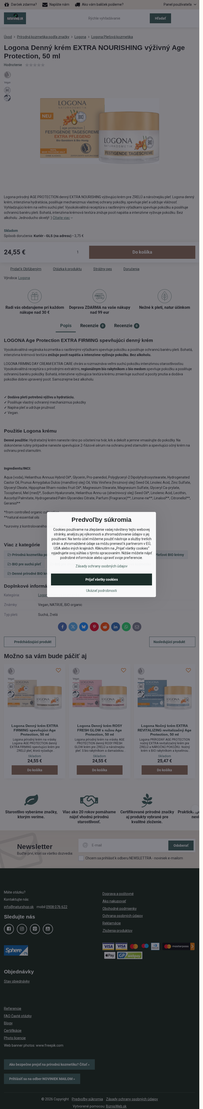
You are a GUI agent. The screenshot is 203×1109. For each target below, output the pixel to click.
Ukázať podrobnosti (101, 591)
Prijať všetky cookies (101, 579)
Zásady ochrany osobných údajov (101, 566)
